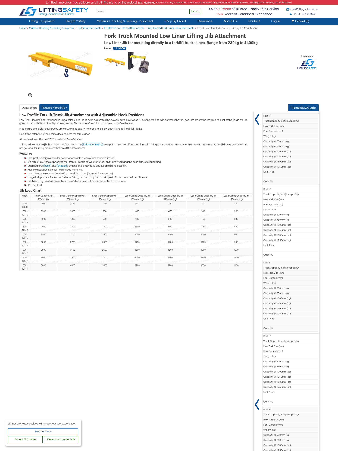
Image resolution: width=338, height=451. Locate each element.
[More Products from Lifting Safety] (307, 64)
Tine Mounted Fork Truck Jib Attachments (170, 28)
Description (29, 107)
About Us (230, 21)
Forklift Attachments (89, 28)
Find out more (43, 431)
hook (47, 166)
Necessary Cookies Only (61, 439)
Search (195, 11)
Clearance (205, 21)
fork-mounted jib (92, 144)
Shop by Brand (175, 21)
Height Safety (75, 21)
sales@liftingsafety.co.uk (304, 9)
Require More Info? (54, 107)
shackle (62, 166)
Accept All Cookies (25, 439)
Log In (275, 21)
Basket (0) (301, 21)
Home (22, 28)
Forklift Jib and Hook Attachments (123, 28)
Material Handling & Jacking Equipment (125, 21)
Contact (254, 21)
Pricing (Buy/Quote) (303, 107)
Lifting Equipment (41, 21)
